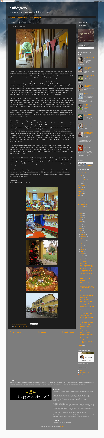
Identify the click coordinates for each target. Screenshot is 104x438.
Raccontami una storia (35, 17)
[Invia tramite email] (31, 324)
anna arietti (18, 326)
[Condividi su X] (34, 324)
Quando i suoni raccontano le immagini (87, 260)
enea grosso (81, 206)
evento (79, 174)
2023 (80, 219)
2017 (80, 232)
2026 (80, 213)
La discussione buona (86, 293)
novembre (83, 236)
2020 (80, 226)
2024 (80, 217)
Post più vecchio (68, 332)
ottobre (83, 238)
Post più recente (15, 332)
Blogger (62, 426)
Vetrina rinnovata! (88, 93)
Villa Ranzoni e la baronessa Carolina (86, 312)
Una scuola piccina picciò (86, 295)
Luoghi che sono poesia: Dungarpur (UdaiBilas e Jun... (87, 287)
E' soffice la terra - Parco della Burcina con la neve (86, 270)
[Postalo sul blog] (32, 324)
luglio (82, 245)
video (79, 195)
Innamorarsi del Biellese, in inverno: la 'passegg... (87, 307)
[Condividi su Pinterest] (37, 324)
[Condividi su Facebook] (35, 324)
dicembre (83, 234)
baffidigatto (18, 7)
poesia (79, 183)
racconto (80, 187)
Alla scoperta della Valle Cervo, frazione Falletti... (87, 266)
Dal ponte (82, 280)
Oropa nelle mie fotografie (87, 309)
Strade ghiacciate (84, 315)
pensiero (80, 181)
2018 (80, 230)
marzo (82, 253)
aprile (82, 251)
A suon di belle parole (85, 263)
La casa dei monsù (89, 57)
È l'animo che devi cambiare (85, 283)
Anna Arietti (82, 370)
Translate (89, 165)
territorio (30, 326)
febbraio (83, 255)
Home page (13, 17)
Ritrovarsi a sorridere (85, 326)
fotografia (80, 176)
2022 (80, 221)
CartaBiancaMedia (84, 372)
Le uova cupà (87, 146)
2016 (80, 345)
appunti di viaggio (82, 172)
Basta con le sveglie (85, 291)
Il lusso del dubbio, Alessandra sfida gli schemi (89, 133)
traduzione (80, 193)
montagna (80, 178)
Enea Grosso (82, 374)
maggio (83, 249)
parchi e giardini (82, 179)
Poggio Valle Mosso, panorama (85, 329)
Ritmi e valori (83, 297)
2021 (80, 224)
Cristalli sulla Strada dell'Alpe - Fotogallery (86, 321)
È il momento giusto (85, 332)
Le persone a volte (85, 278)
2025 (80, 215)
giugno (82, 247)
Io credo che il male (85, 299)
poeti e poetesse (82, 185)
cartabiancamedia (82, 204)
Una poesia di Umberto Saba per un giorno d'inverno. (86, 303)
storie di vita (24, 326)
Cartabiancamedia (22, 17)
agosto (82, 243)
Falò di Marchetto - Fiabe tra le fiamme (86, 335)
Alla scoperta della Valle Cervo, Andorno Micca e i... (87, 275)
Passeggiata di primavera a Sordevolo (88, 68)
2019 (80, 228)
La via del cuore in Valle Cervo (89, 76)
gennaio (83, 258)
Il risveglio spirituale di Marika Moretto (89, 106)
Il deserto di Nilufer (85, 324)
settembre (83, 240)
